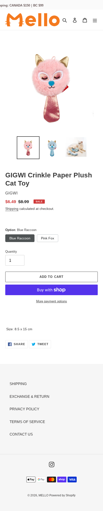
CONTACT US (21, 434)
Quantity (11, 251)
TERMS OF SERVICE (27, 422)
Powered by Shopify (62, 495)
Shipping (11, 209)
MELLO (43, 495)
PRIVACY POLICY (24, 409)
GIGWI (11, 193)
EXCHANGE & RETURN (29, 396)
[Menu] (95, 20)
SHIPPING (18, 384)
